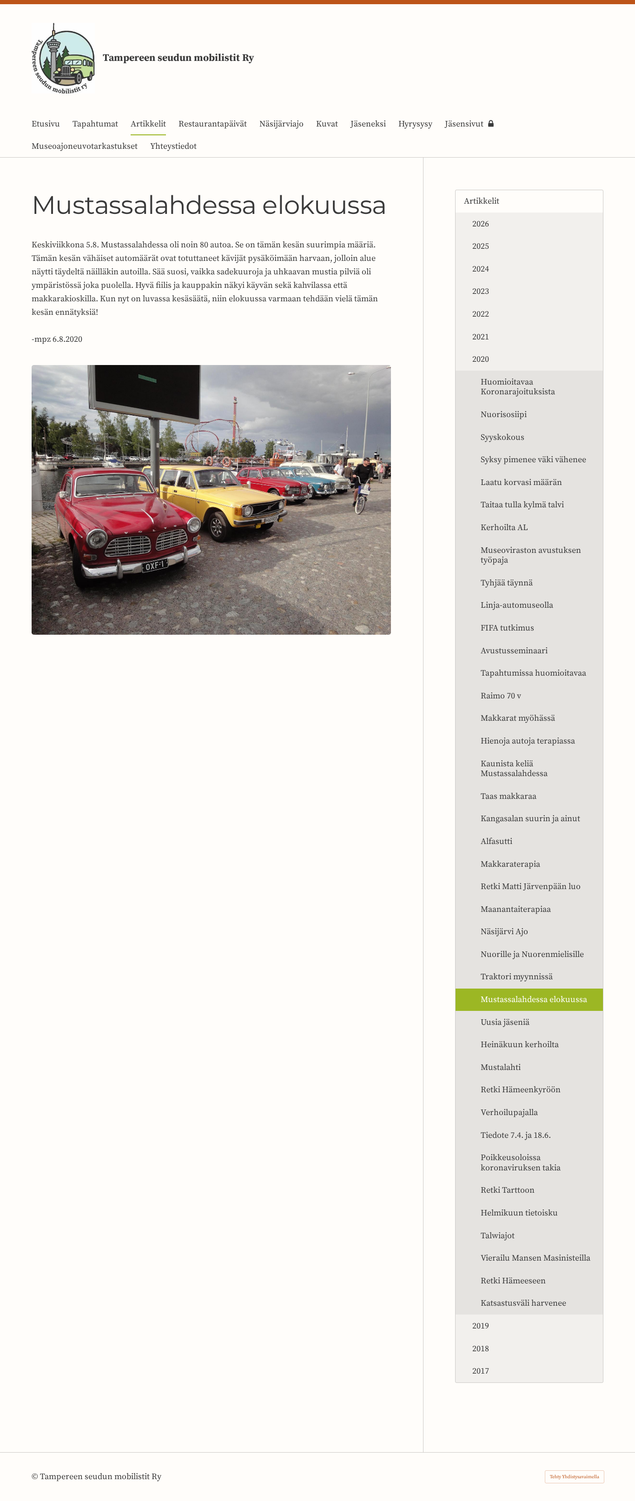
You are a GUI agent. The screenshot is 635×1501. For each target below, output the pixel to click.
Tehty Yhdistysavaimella (574, 1477)
